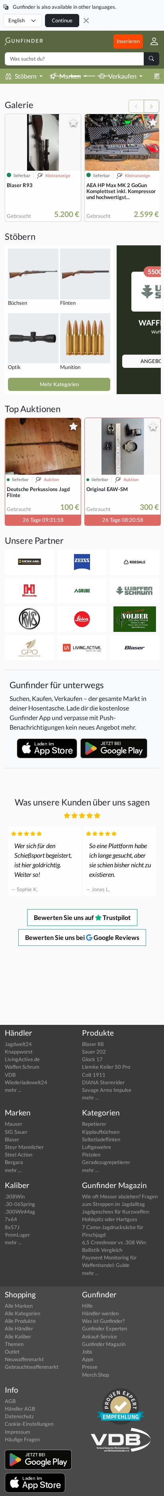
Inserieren (128, 41)
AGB (10, 1401)
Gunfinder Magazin (103, 1344)
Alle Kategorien (22, 1313)
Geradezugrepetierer (106, 1162)
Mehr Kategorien (59, 384)
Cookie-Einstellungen (29, 1424)
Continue (62, 20)
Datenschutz (19, 1416)
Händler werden (100, 1313)
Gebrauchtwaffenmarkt (32, 1367)
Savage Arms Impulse (106, 1090)
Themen (14, 1344)
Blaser (12, 1139)
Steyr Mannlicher (24, 1147)
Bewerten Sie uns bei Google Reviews (82, 937)
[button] (151, 41)
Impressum (17, 1432)
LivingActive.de (22, 1059)
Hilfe (87, 1306)
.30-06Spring (20, 1204)
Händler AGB (20, 1408)
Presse (90, 1367)
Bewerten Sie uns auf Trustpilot (82, 917)
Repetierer (94, 1124)
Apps (88, 1359)
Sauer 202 (94, 1051)
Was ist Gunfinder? (103, 1321)
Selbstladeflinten (101, 1139)
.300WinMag (20, 1211)
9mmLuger (17, 1235)
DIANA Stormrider (103, 1082)
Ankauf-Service (99, 1336)
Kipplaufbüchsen (100, 1132)
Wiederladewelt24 (26, 1082)
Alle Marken (19, 1306)
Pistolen (91, 1154)
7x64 (11, 1219)
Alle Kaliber (18, 1336)
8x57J (12, 1227)
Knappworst (19, 1051)
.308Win (15, 1196)
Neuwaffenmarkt (24, 1359)
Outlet (12, 1351)
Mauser (13, 1124)
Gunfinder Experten (104, 1328)
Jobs (87, 1351)
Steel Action (18, 1154)
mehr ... (13, 1090)
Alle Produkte (20, 1321)
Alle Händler (19, 1328)
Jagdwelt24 (18, 1044)
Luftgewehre (96, 1147)
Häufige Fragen (22, 1439)
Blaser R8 (93, 1044)
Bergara (14, 1162)
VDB (10, 1075)
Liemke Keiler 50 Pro (106, 1067)
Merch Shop (95, 1375)
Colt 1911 (93, 1075)
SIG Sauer (16, 1132)
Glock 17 (92, 1059)
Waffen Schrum (22, 1067)
